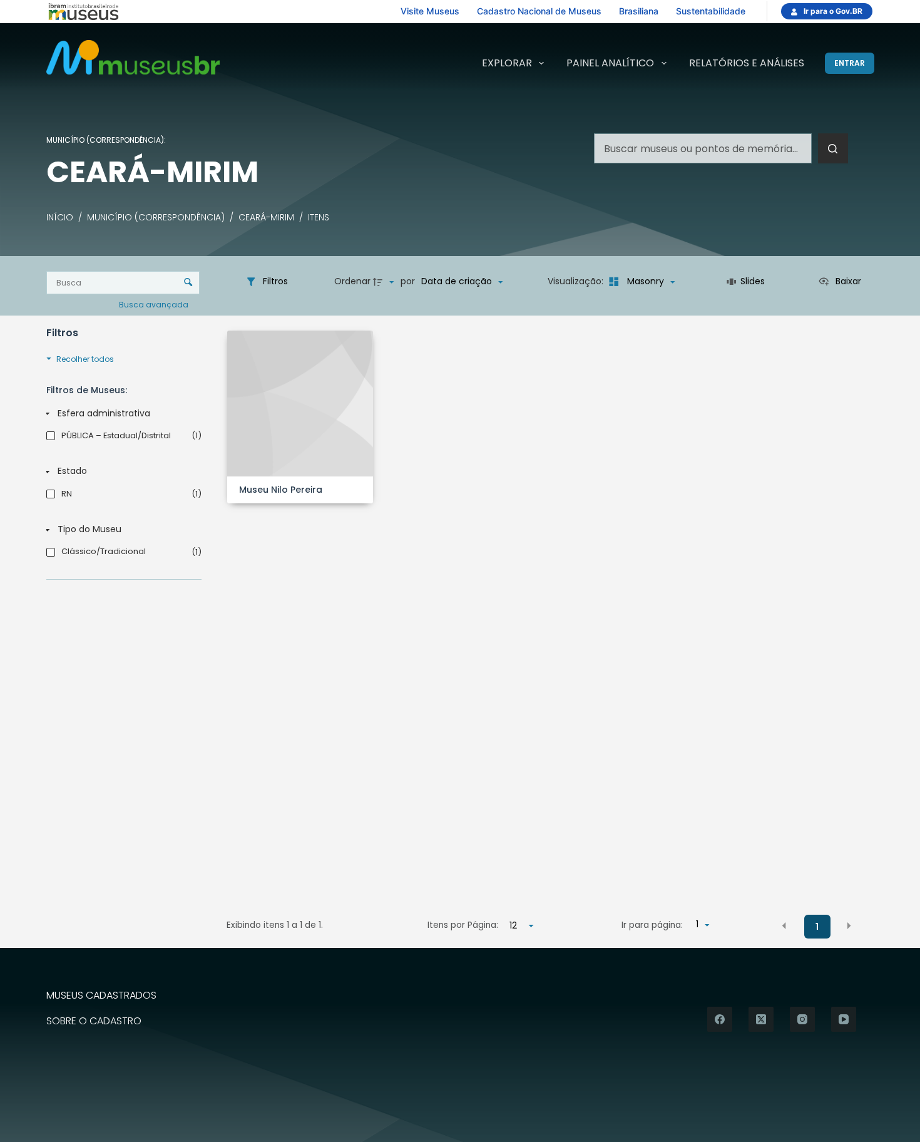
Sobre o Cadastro (93, 1021)
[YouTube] (843, 1019)
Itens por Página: (462, 925)
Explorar (507, 63)
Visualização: (577, 281)
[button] (784, 926)
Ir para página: (652, 925)
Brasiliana (638, 11)
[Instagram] (802, 1019)
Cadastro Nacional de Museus (539, 11)
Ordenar (352, 281)
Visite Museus (430, 11)
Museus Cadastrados (101, 995)
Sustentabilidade (710, 11)
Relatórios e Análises (746, 63)
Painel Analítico (610, 63)
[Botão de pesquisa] (833, 148)
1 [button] (817, 926)
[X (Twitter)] (761, 1019)
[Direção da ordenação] (385, 281)
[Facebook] (719, 1019)
